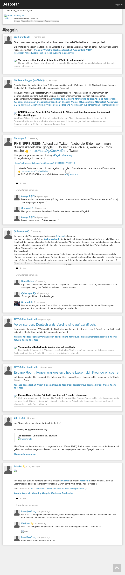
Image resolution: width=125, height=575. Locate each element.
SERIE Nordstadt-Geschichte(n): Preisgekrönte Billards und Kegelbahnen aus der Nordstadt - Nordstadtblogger (66, 104)
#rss (36, 339)
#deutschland (61, 336)
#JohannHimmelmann (25, 101)
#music (17, 21)
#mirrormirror (29, 454)
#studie (17, 339)
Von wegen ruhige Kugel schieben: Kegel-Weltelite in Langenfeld (44, 52)
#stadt (106, 336)
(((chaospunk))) (21, 231)
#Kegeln (38, 49)
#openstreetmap (52, 21)
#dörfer (113, 336)
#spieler (77, 384)
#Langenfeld (79, 49)
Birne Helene (28, 281)
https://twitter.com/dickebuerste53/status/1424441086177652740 (44, 162)
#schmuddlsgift (51, 238)
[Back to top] (117, 568)
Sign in (119, 4)
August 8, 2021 (72, 174)
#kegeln (29, 21)
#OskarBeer (112, 101)
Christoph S (20, 138)
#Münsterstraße (86, 101)
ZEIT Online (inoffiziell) (25, 319)
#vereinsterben (46, 336)
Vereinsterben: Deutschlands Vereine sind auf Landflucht (55, 324)
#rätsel (106, 384)
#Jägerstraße (110, 98)
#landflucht (74, 336)
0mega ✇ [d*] (28, 196)
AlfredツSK (19, 15)
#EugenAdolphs (95, 98)
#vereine (18, 336)
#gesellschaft (29, 384)
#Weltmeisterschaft (62, 49)
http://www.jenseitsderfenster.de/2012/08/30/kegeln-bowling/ (59, 488)
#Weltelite (47, 49)
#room (40, 384)
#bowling (37, 493)
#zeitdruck (67, 384)
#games (91, 384)
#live (83, 384)
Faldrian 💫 (20, 466)
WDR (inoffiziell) (22, 36)
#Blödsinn (85, 480)
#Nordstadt (100, 101)
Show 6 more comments (27, 504)
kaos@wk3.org (29, 511)
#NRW (89, 49)
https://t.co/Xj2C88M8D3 (47, 150)
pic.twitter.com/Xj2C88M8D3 (34, 171)
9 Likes (23, 498)
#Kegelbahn (43, 101)
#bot (31, 339)
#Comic (65, 480)
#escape (18, 384)
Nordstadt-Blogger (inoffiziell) (29, 80)
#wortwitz (27, 493)
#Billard (56, 98)
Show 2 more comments (27, 189)
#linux (23, 21)
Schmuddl (60, 235)
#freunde (56, 384)
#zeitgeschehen (31, 336)
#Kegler (74, 101)
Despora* (10, 4)
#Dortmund (80, 98)
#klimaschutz (96, 336)
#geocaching (39, 21)
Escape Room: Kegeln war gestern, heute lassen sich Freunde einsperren (67, 372)
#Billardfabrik (67, 98)
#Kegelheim (55, 101)
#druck (98, 384)
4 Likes (23, 183)
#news (25, 339)
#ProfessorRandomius (62, 493)
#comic (17, 493)
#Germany (67, 155)
